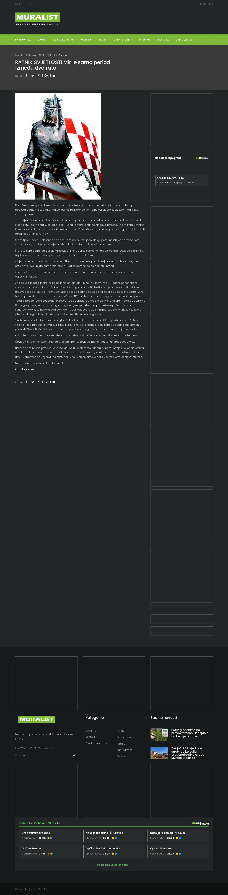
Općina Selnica (31, 848)
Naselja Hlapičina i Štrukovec (104, 833)
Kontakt (19, 4)
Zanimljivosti (185, 39)
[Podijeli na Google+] (46, 76)
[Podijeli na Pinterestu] (39, 76)
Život (42, 39)
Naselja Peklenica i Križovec (168, 833)
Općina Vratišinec (161, 848)
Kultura (121, 743)
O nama (32, 4)
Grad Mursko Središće (36, 833)
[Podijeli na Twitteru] (32, 76)
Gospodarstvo (63, 39)
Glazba (121, 756)
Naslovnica (23, 39)
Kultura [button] (163, 39)
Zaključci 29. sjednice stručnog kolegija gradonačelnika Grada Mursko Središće (187, 753)
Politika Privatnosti (97, 743)
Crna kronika (123, 39)
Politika (86, 39)
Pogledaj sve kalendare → (114, 865)
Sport (103, 39)
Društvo (145, 39)
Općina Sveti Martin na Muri (103, 848)
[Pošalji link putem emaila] (54, 76)
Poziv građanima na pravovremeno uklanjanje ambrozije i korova (189, 733)
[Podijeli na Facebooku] (26, 76)
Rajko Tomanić (61, 55)
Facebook (207, 4)
